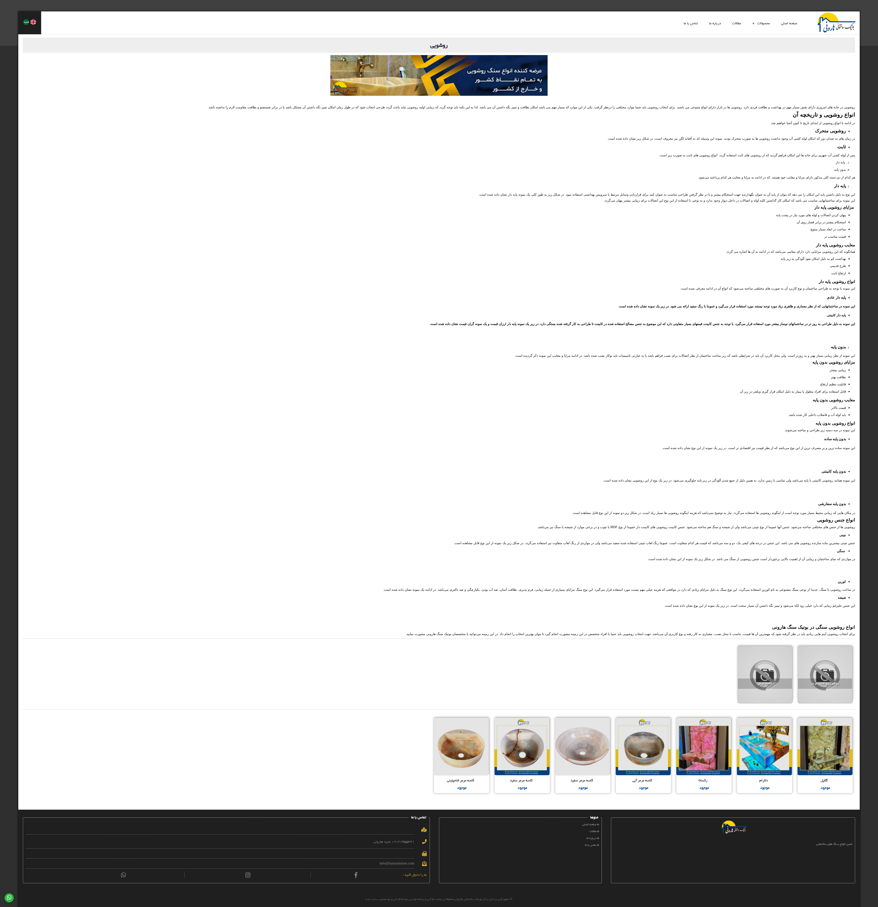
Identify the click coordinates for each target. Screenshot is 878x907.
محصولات (761, 23)
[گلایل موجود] (825, 718)
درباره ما (715, 23)
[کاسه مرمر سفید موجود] (583, 718)
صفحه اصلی (789, 23)
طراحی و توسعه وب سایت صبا (383, 899)
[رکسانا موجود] (704, 718)
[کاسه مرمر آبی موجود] (643, 718)
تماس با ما (691, 23)
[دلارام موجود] (765, 718)
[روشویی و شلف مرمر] (825, 647)
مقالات (736, 23)
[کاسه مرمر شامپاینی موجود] (462, 718)
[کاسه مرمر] (766, 647)
